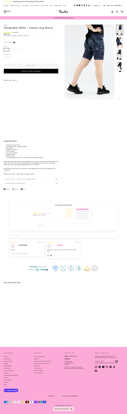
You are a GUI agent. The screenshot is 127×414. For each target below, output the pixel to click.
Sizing (64, 5)
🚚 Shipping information (15, 183)
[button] (8, 32)
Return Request (35, 5)
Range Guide (58, 5)
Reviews (6, 5)
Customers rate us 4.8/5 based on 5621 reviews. (28, 1)
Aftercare (6, 373)
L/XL (12, 49)
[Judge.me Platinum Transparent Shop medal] (71, 268)
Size (5, 46)
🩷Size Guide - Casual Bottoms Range (20, 179)
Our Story (6, 377)
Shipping (13, 35)
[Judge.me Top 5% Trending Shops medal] (95, 268)
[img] (15, 242)
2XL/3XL (20, 49)
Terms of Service (38, 370)
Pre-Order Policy (38, 373)
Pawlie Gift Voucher (9, 370)
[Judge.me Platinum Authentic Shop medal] (63, 268)
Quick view (18, 329)
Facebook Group (8, 361)
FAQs (51, 5)
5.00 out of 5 (47, 213)
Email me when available (30, 71)
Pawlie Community (15, 5)
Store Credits (44, 5)
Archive (6, 382)
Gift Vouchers (25, 5)
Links (5, 384)
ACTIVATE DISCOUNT (62, 409)
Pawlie (6, 25)
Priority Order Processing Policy (43, 361)
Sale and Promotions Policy (41, 363)
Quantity (7, 54)
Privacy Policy (38, 368)
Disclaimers (37, 366)
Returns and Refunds (39, 356)
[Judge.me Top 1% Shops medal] (87, 268)
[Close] (71, 409)
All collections (7, 380)
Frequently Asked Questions (11, 375)
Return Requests (8, 366)
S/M (6, 49)
